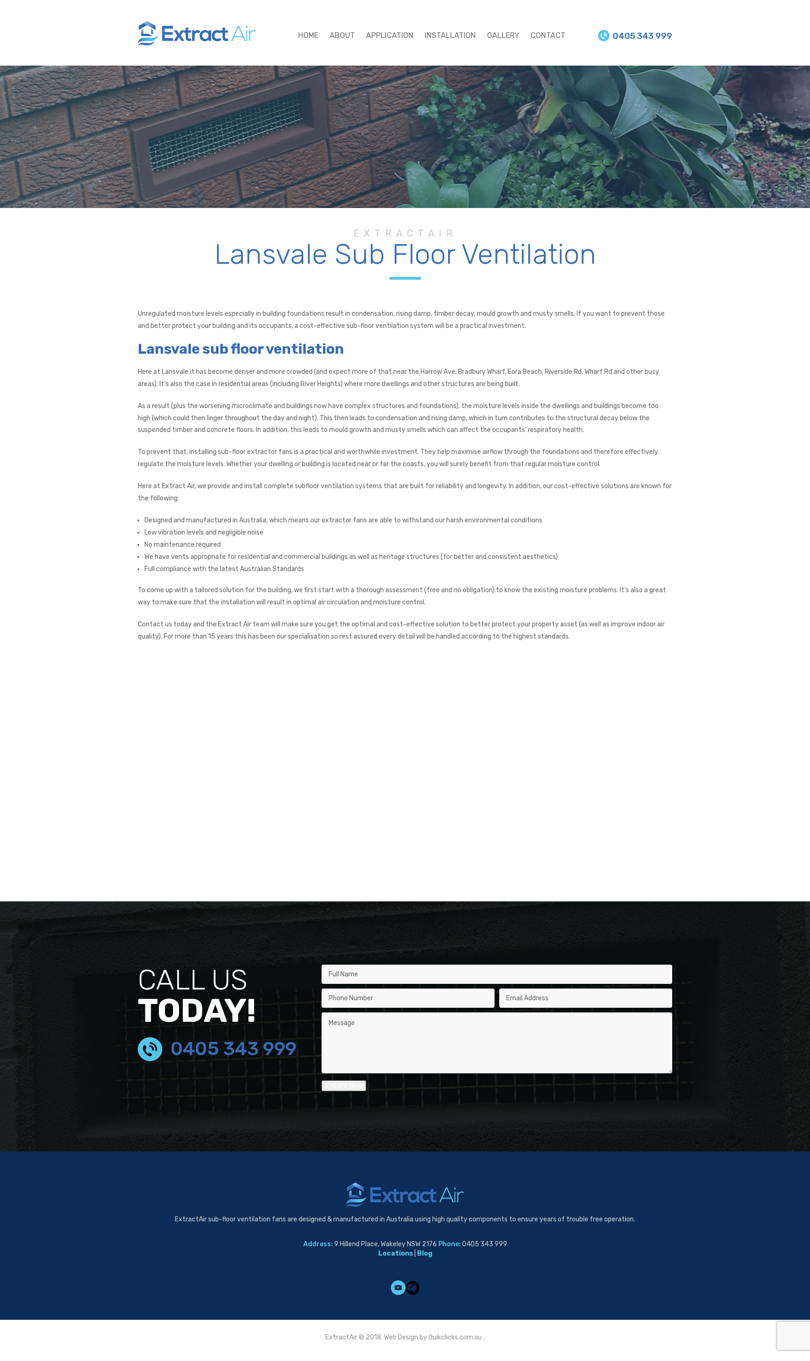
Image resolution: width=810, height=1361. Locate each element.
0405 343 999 (642, 35)
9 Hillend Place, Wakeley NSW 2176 (385, 1244)
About (342, 35)
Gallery (503, 35)
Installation (450, 35)
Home (308, 35)
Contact (548, 35)
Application (389, 35)
